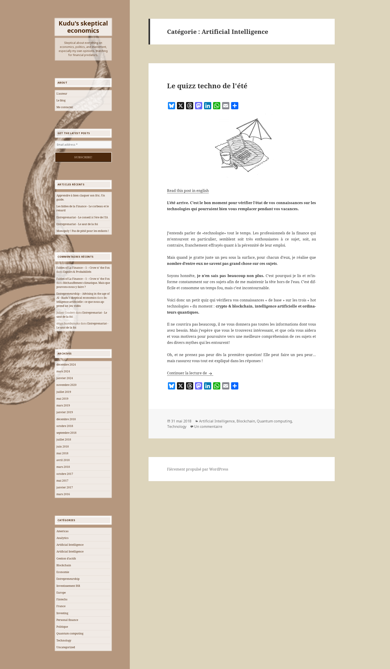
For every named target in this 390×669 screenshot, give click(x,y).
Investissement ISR (68, 586)
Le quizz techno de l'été (207, 85)
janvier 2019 (64, 412)
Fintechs (61, 599)
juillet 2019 (63, 392)
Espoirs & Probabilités (77, 272)
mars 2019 (63, 405)
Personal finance (67, 620)
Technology (63, 640)
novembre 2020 (66, 385)
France (60, 606)
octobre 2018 (64, 426)
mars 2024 (63, 371)
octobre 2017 (64, 474)
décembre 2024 (66, 364)
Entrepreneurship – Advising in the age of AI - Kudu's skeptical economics (82, 296)
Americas (62, 531)
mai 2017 (62, 481)
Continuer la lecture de (190, 373)
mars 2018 (63, 467)
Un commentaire (208, 426)
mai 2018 (62, 453)
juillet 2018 (63, 439)
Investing (62, 613)
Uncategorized (65, 647)
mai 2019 (62, 399)
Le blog (60, 100)
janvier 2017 (64, 487)
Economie (62, 572)
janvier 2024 (64, 378)
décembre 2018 (66, 419)
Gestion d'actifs (66, 558)
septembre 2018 (66, 433)
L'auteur (61, 94)
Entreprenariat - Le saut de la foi (77, 224)
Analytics (62, 538)
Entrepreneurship (67, 579)
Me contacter (64, 107)
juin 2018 (62, 446)
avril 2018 (63, 460)
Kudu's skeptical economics (83, 27)
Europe (61, 592)
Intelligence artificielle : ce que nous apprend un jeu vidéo (81, 302)
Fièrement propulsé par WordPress (197, 469)
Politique (62, 627)
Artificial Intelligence (70, 545)
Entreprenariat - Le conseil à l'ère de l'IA (82, 217)
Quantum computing (69, 633)
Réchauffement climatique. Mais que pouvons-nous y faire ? (83, 285)
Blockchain (63, 565)
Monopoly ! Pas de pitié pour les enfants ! (82, 231)
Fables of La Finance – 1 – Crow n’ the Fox (83, 268)
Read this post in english (188, 190)
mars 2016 (63, 494)
